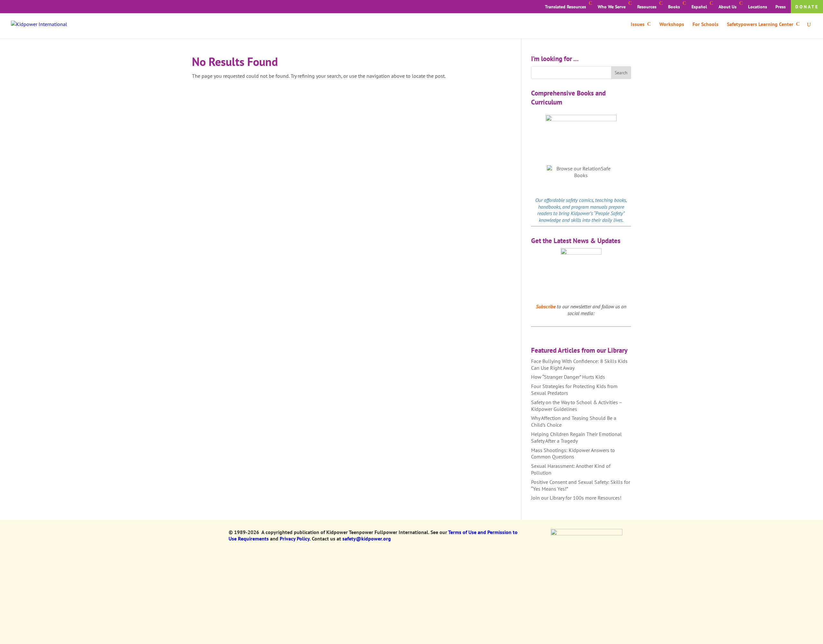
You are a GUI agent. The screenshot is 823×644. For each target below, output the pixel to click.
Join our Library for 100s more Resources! (576, 497)
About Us (728, 7)
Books (674, 7)
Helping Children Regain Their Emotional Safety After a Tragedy (576, 437)
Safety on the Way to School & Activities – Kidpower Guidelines (576, 405)
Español (699, 7)
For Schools (705, 24)
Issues (638, 24)
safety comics (579, 200)
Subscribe (546, 306)
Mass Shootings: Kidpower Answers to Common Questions (573, 453)
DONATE (807, 7)
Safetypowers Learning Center (760, 24)
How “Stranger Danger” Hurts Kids (568, 377)
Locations (757, 7)
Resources (646, 7)
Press (780, 7)
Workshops (671, 24)
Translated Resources (565, 7)
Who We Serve (612, 7)
